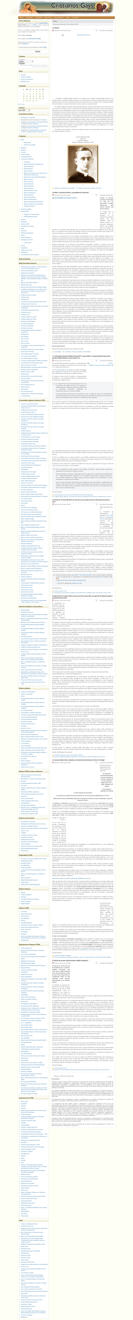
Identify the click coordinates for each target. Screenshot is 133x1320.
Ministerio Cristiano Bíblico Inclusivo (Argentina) (34, 566)
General (56, 494)
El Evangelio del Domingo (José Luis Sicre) (33, 824)
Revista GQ (24, 932)
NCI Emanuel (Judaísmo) (28, 805)
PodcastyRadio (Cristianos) (28, 756)
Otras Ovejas (24, 1060)
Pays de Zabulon (26, 378)
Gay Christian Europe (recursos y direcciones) (34, 639)
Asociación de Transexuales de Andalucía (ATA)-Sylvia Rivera (70, 592)
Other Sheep (24, 1058)
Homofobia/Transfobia (100, 957)
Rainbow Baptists (26, 1069)
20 (23, 98)
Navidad (79, 351)
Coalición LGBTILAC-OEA (28, 1120)
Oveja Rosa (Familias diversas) (30, 927)
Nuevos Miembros (26, 237)
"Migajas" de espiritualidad (61, 188)
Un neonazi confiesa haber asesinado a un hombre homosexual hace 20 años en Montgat (78, 760)
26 (43, 98)
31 (36, 101)
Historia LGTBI (63, 591)
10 (36, 94)
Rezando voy (24, 850)
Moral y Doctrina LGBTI (27, 372)
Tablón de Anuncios (26, 250)
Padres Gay (24, 1190)
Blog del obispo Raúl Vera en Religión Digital (34, 287)
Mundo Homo (25, 374)
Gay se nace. (24, 341)
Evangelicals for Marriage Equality (30, 1012)
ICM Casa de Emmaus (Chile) (29, 510)
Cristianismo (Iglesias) (60, 755)
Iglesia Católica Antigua (27, 519)
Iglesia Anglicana (29, 166)
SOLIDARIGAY (25, 1211)
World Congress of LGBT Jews (29, 811)
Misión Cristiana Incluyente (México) (31, 568)
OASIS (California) (26, 577)
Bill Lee (76, 756)
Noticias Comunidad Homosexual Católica (33, 1056)
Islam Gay (24, 796)
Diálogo (80, 188)
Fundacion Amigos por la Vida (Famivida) (32, 1147)
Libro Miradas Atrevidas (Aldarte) (30, 1287)
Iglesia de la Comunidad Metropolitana (35, 177)
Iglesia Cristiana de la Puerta (29, 535)
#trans (99, 577)
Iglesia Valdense (28, 195)
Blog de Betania (25, 967)
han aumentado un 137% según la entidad (90, 950)
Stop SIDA (24, 1214)
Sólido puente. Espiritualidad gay (30, 884)
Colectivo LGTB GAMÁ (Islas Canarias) (32, 1129)
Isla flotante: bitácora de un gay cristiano (32, 349)
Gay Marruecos (25, 1153)
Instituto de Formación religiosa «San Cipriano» (34, 649)
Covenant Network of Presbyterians (31, 465)
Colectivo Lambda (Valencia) (29, 1127)
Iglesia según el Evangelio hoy (29, 734)
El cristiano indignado (27, 323)
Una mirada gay (25, 396)
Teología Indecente (26, 1309)
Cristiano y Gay (25, 314)
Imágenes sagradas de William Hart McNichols (34, 645)
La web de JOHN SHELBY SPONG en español (34, 360)
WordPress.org (25, 81)
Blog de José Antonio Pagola (29, 282)
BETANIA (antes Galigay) (28, 963)
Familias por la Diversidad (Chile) (30, 1140)
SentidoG (23, 934)
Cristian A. (81, 957)
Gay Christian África (26, 498)
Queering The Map (26, 1201)
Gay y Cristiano (25, 343)
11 (40, 94)
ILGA (22, 1162)
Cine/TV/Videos (25, 154)
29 (30, 101)
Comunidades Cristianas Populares (31, 712)
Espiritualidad (71, 188)
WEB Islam (24, 1317)
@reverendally (25, 610)
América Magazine (26, 894)
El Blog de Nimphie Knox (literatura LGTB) (33, 1244)
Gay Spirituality (25, 865)
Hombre (93, 188)
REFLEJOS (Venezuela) (28, 1203)
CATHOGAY (24, 972)
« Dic (19, 104)
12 (43, 94)
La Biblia (23, 833)
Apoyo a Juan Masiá (27, 694)
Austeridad (67, 351)
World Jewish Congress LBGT (29, 813)
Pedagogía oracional (27, 240)
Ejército (97, 1069)
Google (31, 65)
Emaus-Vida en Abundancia (29, 492)
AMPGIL (23, 1106)
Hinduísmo (24, 222)
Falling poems (25, 334)
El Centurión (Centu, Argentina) (30, 1006)
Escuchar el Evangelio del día (29, 826)
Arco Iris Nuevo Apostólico (28, 954)
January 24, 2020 (77, 583)
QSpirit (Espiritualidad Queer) (29, 848)
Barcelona (76, 957)
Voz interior (55, 28)
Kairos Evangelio (26, 741)
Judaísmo (23, 230)
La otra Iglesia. (25, 743)
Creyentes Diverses (26, 467)
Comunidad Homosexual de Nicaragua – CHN (34, 1134)
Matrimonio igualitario (27, 233)
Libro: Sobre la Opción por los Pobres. (31, 669)
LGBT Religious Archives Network (30, 1049)
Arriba (110, 1076)
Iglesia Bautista (28, 168)
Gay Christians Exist (26, 1035)
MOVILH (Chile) (25, 1174)
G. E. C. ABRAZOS (26, 1023)
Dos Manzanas (25, 918)
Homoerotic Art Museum (27, 1262)
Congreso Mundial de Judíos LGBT (31, 783)
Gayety (23, 920)
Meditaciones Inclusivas (27, 839)
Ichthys (23, 505)
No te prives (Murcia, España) (29, 1177)
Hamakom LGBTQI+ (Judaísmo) (30, 792)
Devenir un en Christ (27, 483)
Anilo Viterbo (57, 957)
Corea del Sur (91, 1069)
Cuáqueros (27, 162)
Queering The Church (27, 589)
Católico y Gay (25, 297)
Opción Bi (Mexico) (26, 1181)
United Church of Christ (27, 767)
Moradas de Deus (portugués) (29, 369)
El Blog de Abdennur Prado (28, 319)
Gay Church (24, 503)
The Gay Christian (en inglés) (29, 1093)
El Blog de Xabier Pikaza (28, 321)
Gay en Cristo (25, 338)
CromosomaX (25, 916)
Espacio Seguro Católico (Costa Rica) (31, 494)
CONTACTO (75, 17)
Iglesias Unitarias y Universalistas (33, 204)
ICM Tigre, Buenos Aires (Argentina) (31, 514)
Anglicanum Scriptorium (27, 273)
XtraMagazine (25, 940)
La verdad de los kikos (27, 1273)
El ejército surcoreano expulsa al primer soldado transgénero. (70, 960)
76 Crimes (24, 911)
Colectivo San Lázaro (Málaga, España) (32, 417)
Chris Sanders (82, 756)
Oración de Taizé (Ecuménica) (29, 842)
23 (33, 98)
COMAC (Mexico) (26, 431)
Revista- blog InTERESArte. (29, 598)
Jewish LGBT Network (27, 798)
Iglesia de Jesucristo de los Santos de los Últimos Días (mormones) (80, 496)
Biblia (22, 139)
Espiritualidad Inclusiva (30, 216)
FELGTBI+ (24, 1142)
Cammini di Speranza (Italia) (29, 970)
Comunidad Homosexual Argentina (31, 1132)
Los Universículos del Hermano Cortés (32, 363)
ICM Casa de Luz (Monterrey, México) (31, 512)
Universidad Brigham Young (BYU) (64, 370)
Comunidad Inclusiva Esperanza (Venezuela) (34, 460)
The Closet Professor (27, 391)
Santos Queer (25, 882)
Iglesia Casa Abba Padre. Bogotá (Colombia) (33, 516)
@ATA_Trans (78, 575)
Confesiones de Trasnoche (28, 304)
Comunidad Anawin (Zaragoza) (30, 441)
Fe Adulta (23, 726)
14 (27, 96)
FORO (67, 17)
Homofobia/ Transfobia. (77, 755)
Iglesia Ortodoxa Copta (30, 190)
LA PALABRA (29, 17)
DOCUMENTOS (58, 17)
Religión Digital (25, 903)
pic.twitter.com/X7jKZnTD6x (78, 580)
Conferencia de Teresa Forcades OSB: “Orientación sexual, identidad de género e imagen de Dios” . (33, 1240)
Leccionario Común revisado (29, 835)
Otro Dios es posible (29, 145)
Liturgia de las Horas (27, 837)
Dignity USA (24, 1001)
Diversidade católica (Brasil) (29, 1003)
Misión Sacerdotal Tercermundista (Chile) (32, 750)
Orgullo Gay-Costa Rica (27, 1183)
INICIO (21, 17)
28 (27, 101)
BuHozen (23, 781)
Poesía (23, 245)
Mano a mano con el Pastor (28, 365)
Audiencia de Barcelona (67, 957)
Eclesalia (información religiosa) (30, 899)
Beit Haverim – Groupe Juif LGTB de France (33, 779)
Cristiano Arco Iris (26, 312)
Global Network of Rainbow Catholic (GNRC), (34, 1040)
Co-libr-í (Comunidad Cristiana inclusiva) (32, 414)
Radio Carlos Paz (26, 929)
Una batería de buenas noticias (30, 254)
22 (30, 98)
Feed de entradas (26, 77)
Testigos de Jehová (29, 206)
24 (36, 98)
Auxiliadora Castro (90, 592)
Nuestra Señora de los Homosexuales (31, 376)
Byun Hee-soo (58, 1069)
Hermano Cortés (25, 1257)
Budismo (23, 150)
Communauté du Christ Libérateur (30, 437)
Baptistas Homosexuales (28, 961)
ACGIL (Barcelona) (26, 948)
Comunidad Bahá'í (26, 156)
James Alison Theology (27, 351)
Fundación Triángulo (27, 1151)
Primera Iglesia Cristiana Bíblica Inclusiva (32, 583)
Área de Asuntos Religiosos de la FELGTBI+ (33, 956)
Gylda (22, 1158)
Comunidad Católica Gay (28, 444)
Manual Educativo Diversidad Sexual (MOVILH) (34, 1291)
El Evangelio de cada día (28, 821)
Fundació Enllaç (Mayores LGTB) (30, 1144)
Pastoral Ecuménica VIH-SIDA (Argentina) (33, 1065)
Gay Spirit (23, 785)
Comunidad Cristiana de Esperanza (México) (33, 446)
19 (43, 96)
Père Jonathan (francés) (28, 384)
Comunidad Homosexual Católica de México (33, 458)
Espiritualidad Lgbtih (27, 861)
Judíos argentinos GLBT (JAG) (29, 801)
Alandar (23, 892)
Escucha (88, 188)
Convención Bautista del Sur (94, 756)
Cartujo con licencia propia (28, 295)
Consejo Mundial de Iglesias (29, 717)
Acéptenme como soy (27, 612)
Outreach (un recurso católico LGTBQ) (31, 925)
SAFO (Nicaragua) (26, 1205)
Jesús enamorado (26, 867)
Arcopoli (23, 1108)
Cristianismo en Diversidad (28, 472)
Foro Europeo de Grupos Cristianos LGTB (33, 1018)
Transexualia (24, 1216)
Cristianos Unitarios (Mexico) (29, 478)
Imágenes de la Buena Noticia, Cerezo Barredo (34, 828)
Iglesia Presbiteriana (30, 193)
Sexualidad (24, 248)
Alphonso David (70, 756)
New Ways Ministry (26, 923)
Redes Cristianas (26, 761)
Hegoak (23, 1160)
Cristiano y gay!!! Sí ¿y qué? (29, 317)
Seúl (108, 1069)
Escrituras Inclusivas (27, 328)
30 (33, 101)
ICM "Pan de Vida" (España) (29, 507)
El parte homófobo (26, 209)
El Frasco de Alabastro (27, 326)
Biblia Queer (27, 142)
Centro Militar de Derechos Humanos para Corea (74, 1069)
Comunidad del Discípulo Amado (30, 456)
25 (40, 98)
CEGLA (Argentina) (26, 976)
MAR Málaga (24, 1051)
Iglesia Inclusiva (28, 179)
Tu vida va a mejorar (27, 1315)
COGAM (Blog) (25, 1125)
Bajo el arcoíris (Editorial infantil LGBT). (32, 1236)
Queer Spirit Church (26, 587)
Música (23, 235)
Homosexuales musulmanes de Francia (32, 794)
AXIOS (23, 959)
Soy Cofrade (24, 389)
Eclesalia (23, 897)
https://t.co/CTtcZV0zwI (63, 580)
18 (40, 96)
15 (30, 96)
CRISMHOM (24, 469)
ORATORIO (39, 17)
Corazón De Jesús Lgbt (27, 463)
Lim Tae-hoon (103, 1069)
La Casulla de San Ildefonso (29, 356)
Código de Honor (58, 496)
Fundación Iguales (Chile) (28, 1149)
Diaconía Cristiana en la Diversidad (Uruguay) (34, 485)
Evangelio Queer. (26, 863)
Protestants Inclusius (27, 585)
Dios (84, 188)
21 (27, 98)
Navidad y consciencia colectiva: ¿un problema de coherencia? (70, 192)
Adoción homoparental (60, 756)
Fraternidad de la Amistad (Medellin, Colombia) (34, 496)
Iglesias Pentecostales (30, 199)
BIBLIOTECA (48, 17)
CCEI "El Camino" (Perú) (28, 412)
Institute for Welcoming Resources (30, 546)
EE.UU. (103, 756)
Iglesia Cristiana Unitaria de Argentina (31, 537)
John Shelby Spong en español (30, 354)
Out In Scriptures (25, 844)
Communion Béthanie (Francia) (30, 439)
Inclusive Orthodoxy (26, 543)
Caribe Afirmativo (26, 1114)
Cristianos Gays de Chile (28, 474)
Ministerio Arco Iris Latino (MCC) (30, 564)
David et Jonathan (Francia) (29, 999)
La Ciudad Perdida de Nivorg (29, 358)
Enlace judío (24, 1246)
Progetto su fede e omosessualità (30, 1067)
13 (23, 96)
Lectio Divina (27, 242)
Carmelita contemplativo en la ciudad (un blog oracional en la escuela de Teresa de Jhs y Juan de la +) (34, 291)
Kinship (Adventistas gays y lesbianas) (32, 1047)
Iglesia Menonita (28, 184)
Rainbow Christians (26, 1071)
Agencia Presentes (26, 914)
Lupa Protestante (26, 745)
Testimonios (24, 252)
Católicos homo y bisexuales (29, 410)
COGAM (23, 1123)
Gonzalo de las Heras (101, 592)
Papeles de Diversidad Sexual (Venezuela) (33, 1196)
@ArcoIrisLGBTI (87, 575)
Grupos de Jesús (26, 728)
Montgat (109, 957)
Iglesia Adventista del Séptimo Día (33, 164)
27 (23, 101)
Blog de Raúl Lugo (26, 285)
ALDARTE (24, 1104)
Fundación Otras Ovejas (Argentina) (31, 1020)
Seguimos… (32, 117)
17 (36, 96)
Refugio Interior (25, 387)
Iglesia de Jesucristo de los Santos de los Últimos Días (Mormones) (76, 494)
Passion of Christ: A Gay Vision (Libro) (31, 680)
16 (33, 96)
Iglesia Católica (28, 171)
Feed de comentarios (27, 79)
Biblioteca (24, 148)
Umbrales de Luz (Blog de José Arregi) (32, 393)
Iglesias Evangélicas (30, 197)
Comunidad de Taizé (27, 710)
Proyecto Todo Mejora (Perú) (29, 1198)
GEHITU (23, 1156)
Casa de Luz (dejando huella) (29, 404)
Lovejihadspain (25, 803)
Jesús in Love (25, 651)
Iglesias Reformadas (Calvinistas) (33, 201)
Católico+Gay (25, 299)
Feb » (23, 104)
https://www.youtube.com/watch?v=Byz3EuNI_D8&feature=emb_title (71, 878)
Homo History (25, 1260)
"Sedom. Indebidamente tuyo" (29, 270)
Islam (22, 228)
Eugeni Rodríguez (89, 957)
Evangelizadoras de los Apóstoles (30, 1251)
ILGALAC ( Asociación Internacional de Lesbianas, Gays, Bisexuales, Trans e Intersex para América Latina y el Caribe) (34, 1166)
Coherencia (74, 351)
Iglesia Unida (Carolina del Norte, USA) (32, 736)
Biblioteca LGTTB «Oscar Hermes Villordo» (33, 622)
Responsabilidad (86, 351)
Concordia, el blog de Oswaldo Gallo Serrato (33, 301)
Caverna (23, 152)
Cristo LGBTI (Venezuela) (28, 481)
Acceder (23, 75)
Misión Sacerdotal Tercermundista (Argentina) (34, 748)
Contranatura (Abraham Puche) (30, 310)
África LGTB (24, 1101)
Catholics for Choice (26, 974)
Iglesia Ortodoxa (28, 188)
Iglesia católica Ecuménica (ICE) (30, 525)
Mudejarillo (24, 117)
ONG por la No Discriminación (29, 1179)
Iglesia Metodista (29, 186)
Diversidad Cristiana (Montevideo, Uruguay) (33, 487)
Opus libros (24, 1293)
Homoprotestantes (26, 1042)
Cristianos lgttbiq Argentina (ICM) (30, 476)
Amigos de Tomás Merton (28, 692)
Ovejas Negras (25, 1188)
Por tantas (24, 758)
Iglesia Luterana (28, 181)
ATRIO (23, 696)
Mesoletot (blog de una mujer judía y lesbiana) (34, 367)
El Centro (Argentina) (27, 489)
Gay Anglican (24, 336)
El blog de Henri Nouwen (28, 724)
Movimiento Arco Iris (26, 574)
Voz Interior (98, 188)
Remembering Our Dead (28, 1306)
